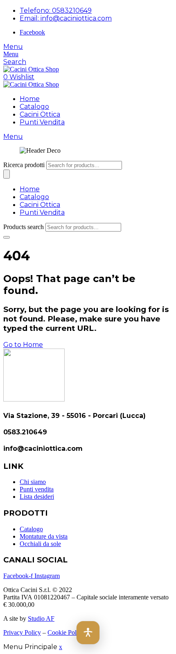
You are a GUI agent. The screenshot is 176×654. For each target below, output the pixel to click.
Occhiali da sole (40, 543)
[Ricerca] (6, 174)
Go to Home (23, 345)
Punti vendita (37, 489)
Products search (23, 226)
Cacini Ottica (40, 114)
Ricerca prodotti (24, 164)
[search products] (6, 237)
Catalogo (34, 106)
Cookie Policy (65, 632)
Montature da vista (44, 536)
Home (30, 99)
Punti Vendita (42, 122)
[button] (88, 632)
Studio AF (41, 618)
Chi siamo (33, 481)
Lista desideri (37, 496)
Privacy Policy (22, 632)
